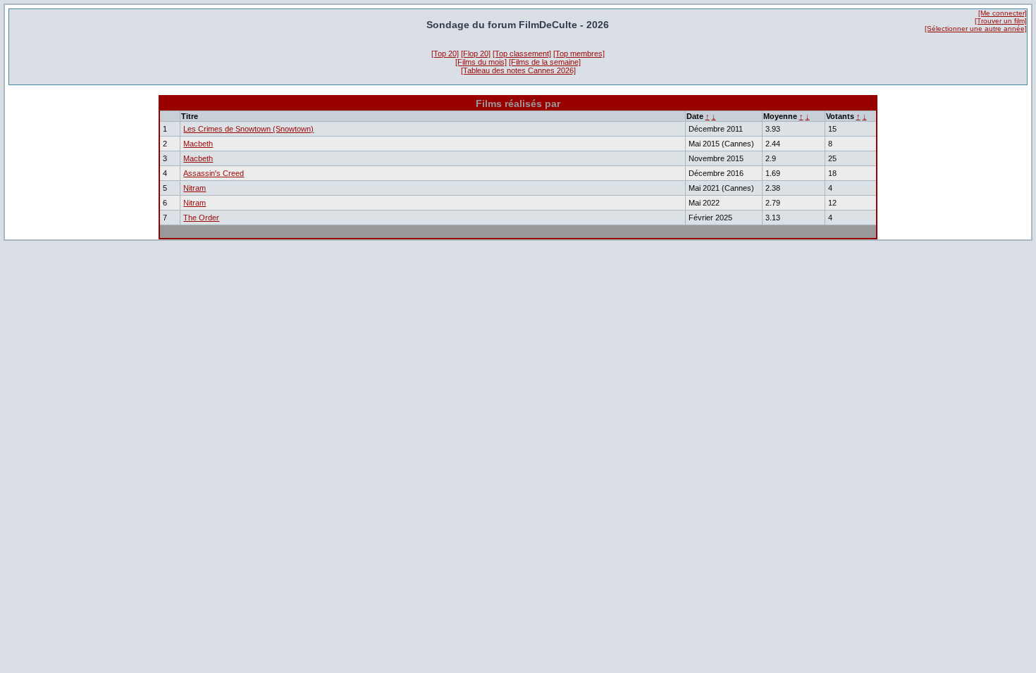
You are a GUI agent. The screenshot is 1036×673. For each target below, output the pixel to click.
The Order (201, 217)
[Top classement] (522, 53)
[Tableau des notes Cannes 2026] (518, 70)
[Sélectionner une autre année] (976, 28)
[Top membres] (579, 53)
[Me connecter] (1002, 13)
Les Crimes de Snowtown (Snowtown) (248, 129)
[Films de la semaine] (545, 62)
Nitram (194, 188)
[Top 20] (445, 53)
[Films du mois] (481, 62)
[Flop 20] (476, 53)
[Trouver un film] (1001, 21)
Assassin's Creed (213, 173)
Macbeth (198, 143)
